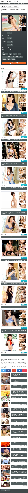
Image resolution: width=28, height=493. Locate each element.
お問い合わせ (4, 490)
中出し (18, 3)
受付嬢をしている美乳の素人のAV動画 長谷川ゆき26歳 (12, 354)
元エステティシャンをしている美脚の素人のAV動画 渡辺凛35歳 (14, 188)
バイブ (4, 56)
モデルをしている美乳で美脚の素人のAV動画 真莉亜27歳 (13, 236)
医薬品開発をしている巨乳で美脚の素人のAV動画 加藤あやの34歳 (13, 164)
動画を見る (24, 89)
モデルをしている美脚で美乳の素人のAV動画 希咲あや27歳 (13, 260)
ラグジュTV (10, 41)
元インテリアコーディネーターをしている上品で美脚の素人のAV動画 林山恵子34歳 (14, 213)
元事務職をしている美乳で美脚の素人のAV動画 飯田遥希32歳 (14, 91)
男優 (17, 56)
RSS (8, 490)
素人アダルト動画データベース (10, 1)
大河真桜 (9, 32)
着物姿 (13, 59)
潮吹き (15, 54)
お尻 (13, 56)
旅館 (9, 59)
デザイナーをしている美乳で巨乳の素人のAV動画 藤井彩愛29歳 (14, 116)
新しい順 (2, 3)
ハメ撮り (22, 3)
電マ (19, 54)
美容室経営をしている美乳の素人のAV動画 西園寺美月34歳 (13, 283)
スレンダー (5, 54)
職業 (9, 56)
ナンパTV (13, 3)
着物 (21, 56)
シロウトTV (8, 3)
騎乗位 (4, 59)
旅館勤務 (9, 38)
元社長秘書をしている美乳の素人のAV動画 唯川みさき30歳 (13, 306)
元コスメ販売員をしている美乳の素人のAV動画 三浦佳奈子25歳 (14, 331)
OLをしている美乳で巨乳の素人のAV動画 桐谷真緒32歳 (12, 139)
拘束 (10, 54)
